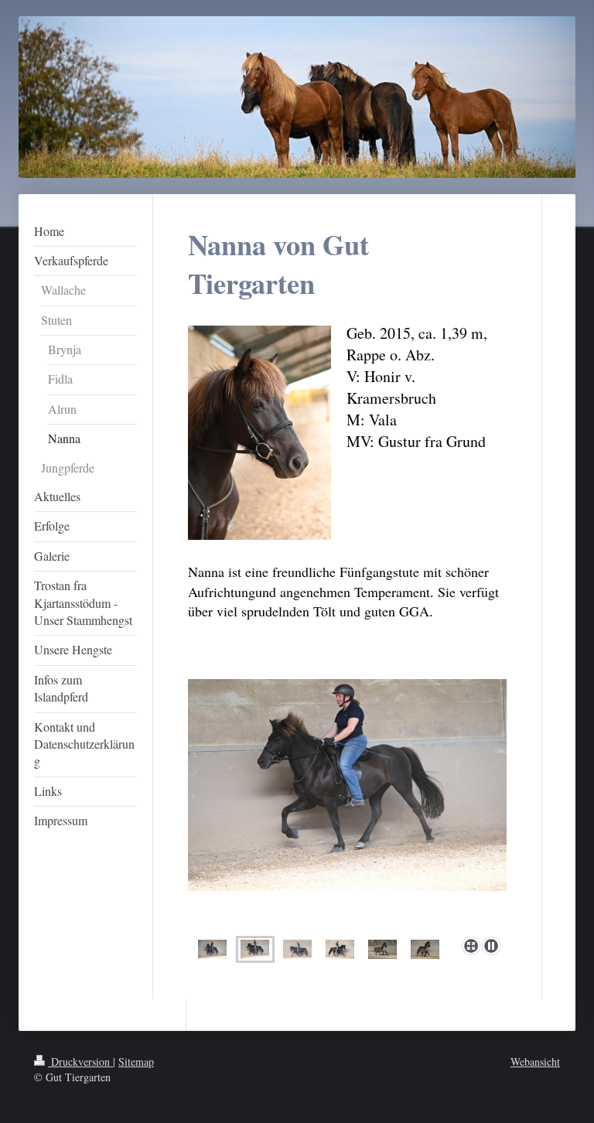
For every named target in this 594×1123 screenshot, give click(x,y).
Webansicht (535, 1061)
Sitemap (136, 1061)
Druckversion (80, 1061)
